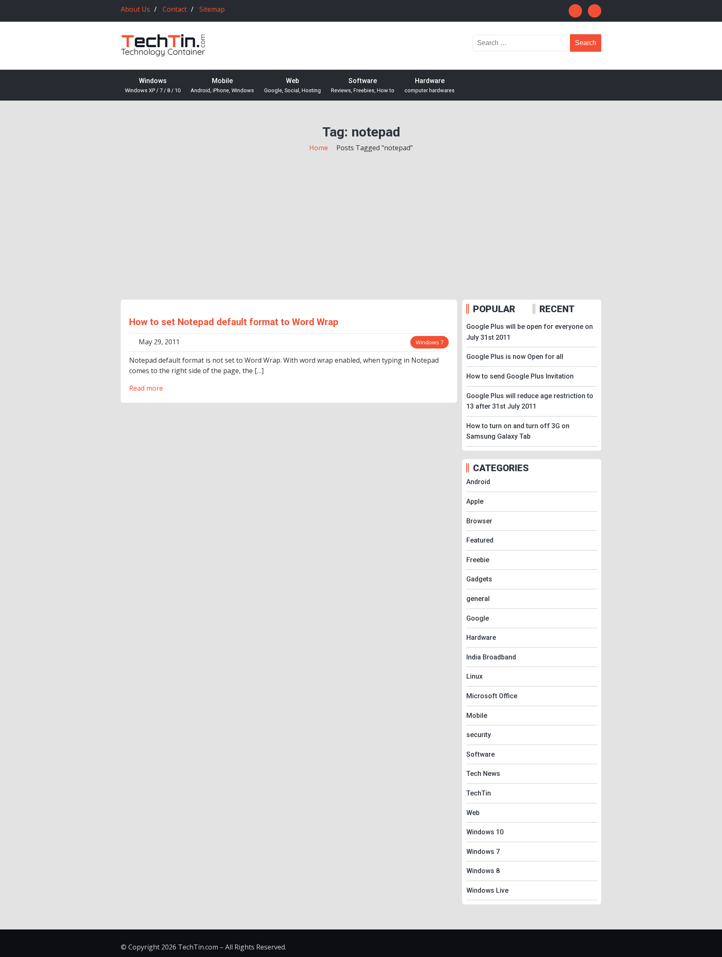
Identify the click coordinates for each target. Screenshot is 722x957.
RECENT (557, 309)
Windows (152, 85)
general (478, 599)
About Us (135, 9)
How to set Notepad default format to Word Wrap (233, 321)
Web (292, 85)
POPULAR (494, 309)
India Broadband (491, 657)
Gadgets (479, 579)
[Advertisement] (361, 216)
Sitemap (212, 9)
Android (478, 482)
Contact (175, 9)
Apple (474, 501)
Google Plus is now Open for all (514, 357)
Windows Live (487, 890)
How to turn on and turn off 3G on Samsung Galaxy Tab (517, 431)
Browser (479, 521)
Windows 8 (483, 871)
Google (477, 618)
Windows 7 (429, 342)
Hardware (429, 85)
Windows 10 (484, 832)
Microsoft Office (491, 696)
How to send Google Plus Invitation (520, 376)
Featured (479, 540)
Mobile (222, 85)
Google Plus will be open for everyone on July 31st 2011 (529, 332)
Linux (474, 676)
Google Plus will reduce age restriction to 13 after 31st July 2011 (529, 401)
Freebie (477, 560)
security (478, 735)
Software (362, 85)
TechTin (478, 793)
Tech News (483, 774)
